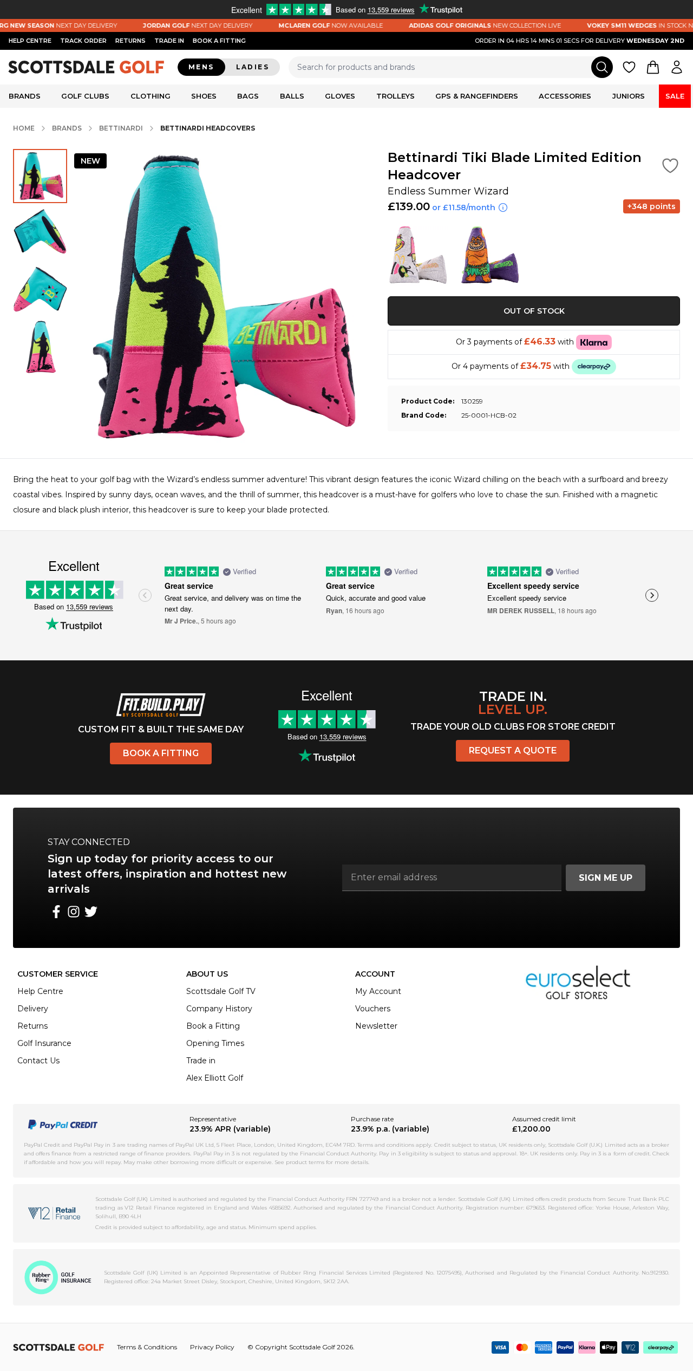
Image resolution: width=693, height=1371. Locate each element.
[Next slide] (651, 595)
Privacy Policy (212, 1347)
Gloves (340, 96)
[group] (40, 176)
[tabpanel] (346, 494)
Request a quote (513, 750)
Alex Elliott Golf (214, 1078)
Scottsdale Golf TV (221, 991)
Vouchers (372, 1008)
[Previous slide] (145, 595)
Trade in (200, 1060)
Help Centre (40, 991)
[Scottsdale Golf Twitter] (90, 911)
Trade (169, 40)
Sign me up (605, 878)
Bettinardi (121, 128)
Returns (130, 40)
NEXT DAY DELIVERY (181, 25)
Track (83, 40)
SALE (674, 96)
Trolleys (395, 96)
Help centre (30, 40)
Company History (219, 1008)
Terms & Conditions (147, 1347)
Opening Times (215, 1043)
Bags (248, 96)
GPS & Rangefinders (476, 96)
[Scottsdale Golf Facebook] (56, 911)
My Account (378, 991)
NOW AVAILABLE (313, 25)
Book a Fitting (161, 753)
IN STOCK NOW (628, 25)
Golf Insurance (44, 1043)
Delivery (32, 1008)
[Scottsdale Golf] (87, 67)
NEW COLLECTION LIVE (468, 25)
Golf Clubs (85, 96)
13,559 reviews (89, 606)
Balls (292, 96)
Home (24, 128)
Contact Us (38, 1060)
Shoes (204, 96)
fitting (219, 40)
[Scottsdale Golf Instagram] (73, 911)
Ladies (252, 67)
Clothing (150, 96)
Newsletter (376, 1026)
